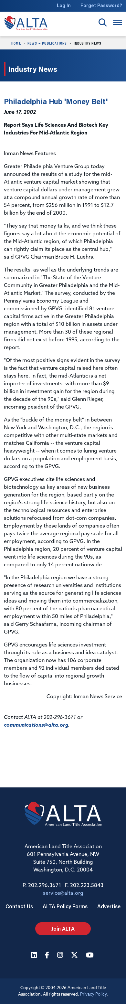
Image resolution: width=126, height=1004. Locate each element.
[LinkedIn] (34, 955)
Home (16, 43)
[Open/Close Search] (103, 22)
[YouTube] (90, 955)
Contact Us (19, 906)
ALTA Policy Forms (65, 906)
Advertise (109, 906)
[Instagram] (61, 955)
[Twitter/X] (75, 955)
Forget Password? (101, 5)
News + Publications (47, 43)
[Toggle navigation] (117, 22)
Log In (64, 5)
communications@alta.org (36, 725)
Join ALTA (63, 928)
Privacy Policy (93, 994)
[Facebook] (48, 955)
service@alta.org (63, 893)
